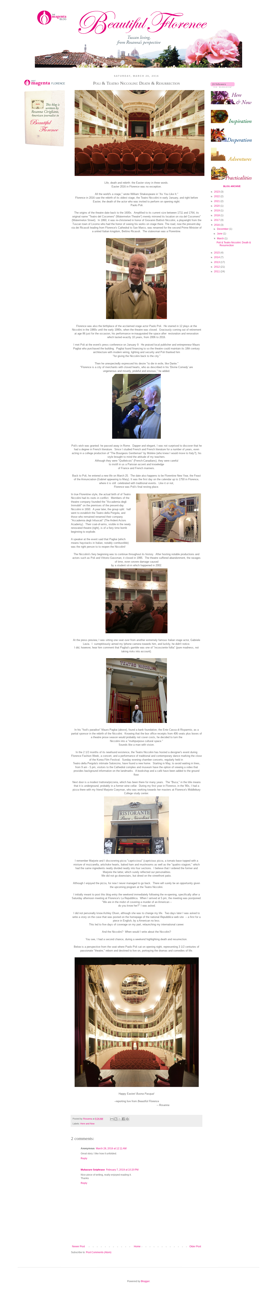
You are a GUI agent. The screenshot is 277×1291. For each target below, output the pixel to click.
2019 (217, 210)
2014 (217, 257)
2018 (217, 215)
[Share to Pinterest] (127, 1119)
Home (137, 1246)
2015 (217, 252)
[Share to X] (120, 1119)
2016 (217, 225)
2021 (217, 201)
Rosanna (88, 1119)
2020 (217, 205)
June (220, 233)
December (223, 229)
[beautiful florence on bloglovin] (222, 86)
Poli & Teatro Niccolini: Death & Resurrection (234, 244)
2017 (217, 220)
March (220, 238)
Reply (84, 1158)
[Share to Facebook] (123, 1119)
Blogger (145, 1281)
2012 (217, 266)
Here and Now (87, 1123)
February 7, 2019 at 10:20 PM (122, 1169)
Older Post (195, 1246)
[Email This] (112, 1119)
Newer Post (78, 1246)
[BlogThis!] (116, 1119)
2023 (217, 191)
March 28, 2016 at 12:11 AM (111, 1148)
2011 (217, 271)
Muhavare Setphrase (93, 1169)
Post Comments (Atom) (98, 1252)
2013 (217, 262)
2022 (217, 196)
